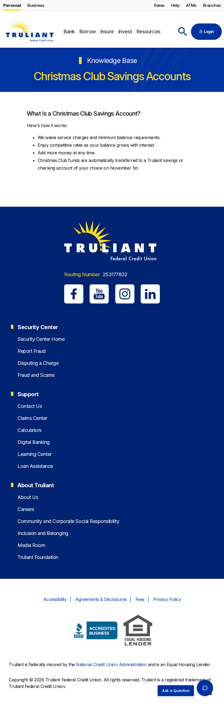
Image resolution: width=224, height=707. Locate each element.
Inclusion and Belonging (42, 533)
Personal (12, 5)
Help (175, 5)
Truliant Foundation (37, 557)
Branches (212, 5)
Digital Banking (33, 442)
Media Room (31, 545)
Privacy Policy (167, 599)
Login (209, 31)
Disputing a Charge (37, 363)
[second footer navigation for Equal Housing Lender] (138, 631)
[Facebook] (73, 293)
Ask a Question (176, 690)
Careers (25, 509)
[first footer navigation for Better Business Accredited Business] (94, 631)
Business (35, 5)
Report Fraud (31, 351)
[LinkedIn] (150, 293)
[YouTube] (99, 293)
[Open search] (183, 31)
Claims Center (32, 418)
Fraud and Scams (36, 375)
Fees (140, 599)
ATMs (191, 5)
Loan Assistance (35, 466)
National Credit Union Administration (111, 664)
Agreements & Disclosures (100, 599)
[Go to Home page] (29, 32)
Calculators (29, 430)
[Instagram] (124, 293)
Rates (159, 5)
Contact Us (29, 406)
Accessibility (55, 599)
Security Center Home (40, 339)
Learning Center (34, 454)
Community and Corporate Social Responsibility (68, 521)
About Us (27, 497)
